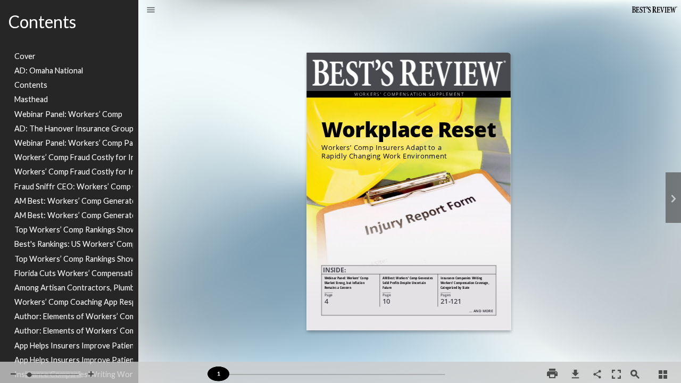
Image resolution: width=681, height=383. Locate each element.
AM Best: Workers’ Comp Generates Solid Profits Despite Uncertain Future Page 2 (73, 215)
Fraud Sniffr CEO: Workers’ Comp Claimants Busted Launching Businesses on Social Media (73, 186)
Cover (25, 56)
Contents (30, 84)
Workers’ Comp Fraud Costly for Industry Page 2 (73, 171)
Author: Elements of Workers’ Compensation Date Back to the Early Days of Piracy (73, 316)
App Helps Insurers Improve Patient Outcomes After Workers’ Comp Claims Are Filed (73, 345)
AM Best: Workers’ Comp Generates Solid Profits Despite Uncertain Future (73, 200)
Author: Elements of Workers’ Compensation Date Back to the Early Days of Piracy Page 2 (73, 330)
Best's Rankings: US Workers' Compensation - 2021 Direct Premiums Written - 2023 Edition (73, 243)
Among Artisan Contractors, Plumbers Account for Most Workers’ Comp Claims (73, 287)
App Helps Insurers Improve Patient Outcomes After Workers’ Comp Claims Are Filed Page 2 (73, 359)
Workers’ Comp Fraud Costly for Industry (73, 157)
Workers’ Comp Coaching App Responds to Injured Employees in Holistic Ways (73, 301)
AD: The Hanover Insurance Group (73, 128)
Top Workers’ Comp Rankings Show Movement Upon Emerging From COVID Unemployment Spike (73, 229)
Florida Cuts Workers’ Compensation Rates (73, 273)
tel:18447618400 (613, 296)
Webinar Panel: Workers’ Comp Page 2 (73, 142)
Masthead (31, 99)
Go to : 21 (461, 278)
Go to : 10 (408, 278)
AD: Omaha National (48, 70)
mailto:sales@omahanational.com (583, 301)
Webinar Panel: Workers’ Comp (68, 114)
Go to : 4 (346, 278)
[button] (151, 11)
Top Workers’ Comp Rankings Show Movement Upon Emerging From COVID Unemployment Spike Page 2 (73, 258)
